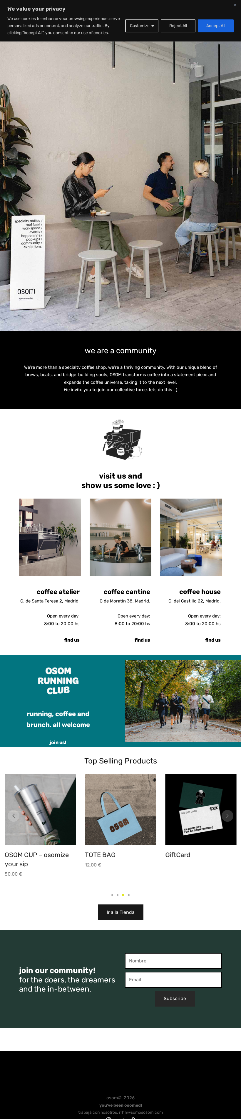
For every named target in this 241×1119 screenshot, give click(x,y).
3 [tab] (123, 895)
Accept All (215, 25)
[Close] (234, 5)
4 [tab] (128, 895)
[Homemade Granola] (201, 809)
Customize (140, 25)
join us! (58, 743)
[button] (120, 912)
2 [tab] (117, 895)
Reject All (178, 25)
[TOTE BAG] (40, 809)
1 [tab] (112, 895)
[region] (120, 20)
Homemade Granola (194, 855)
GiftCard (97, 855)
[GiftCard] (120, 809)
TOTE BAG (20, 855)
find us (72, 640)
